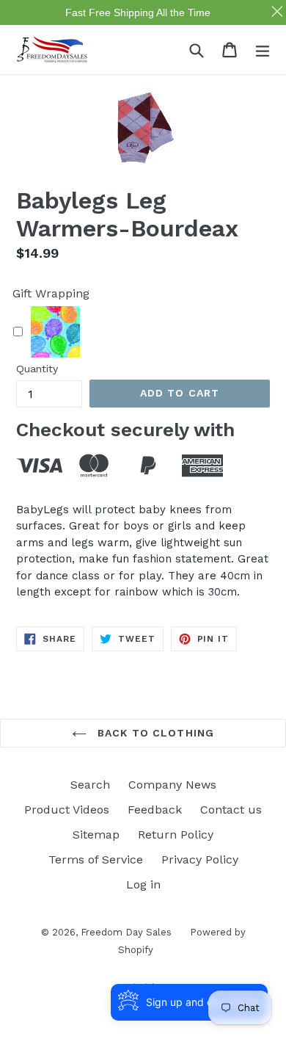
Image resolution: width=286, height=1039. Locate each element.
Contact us (231, 810)
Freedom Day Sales (126, 932)
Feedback (155, 810)
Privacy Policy (199, 859)
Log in (143, 884)
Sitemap (96, 834)
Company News (172, 785)
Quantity (37, 368)
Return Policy (175, 834)
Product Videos (66, 810)
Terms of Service (95, 859)
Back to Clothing (154, 733)
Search (90, 785)
